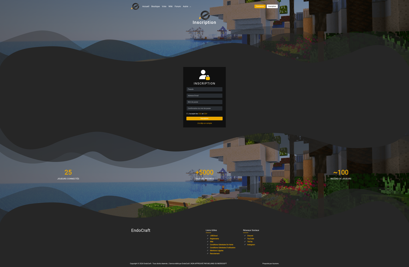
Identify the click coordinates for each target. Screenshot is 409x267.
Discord (250, 236)
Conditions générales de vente (221, 245)
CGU (200, 114)
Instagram (251, 245)
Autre (186, 6)
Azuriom (275, 264)
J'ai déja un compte (204, 123)
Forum (178, 6)
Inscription (272, 6)
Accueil (145, 6)
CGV (205, 114)
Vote (164, 6)
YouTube (250, 239)
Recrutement (215, 254)
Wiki (170, 6)
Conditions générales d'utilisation (222, 248)
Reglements (214, 239)
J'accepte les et (197, 114)
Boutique (155, 6)
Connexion (260, 6)
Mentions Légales (216, 251)
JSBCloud (213, 236)
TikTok (249, 242)
